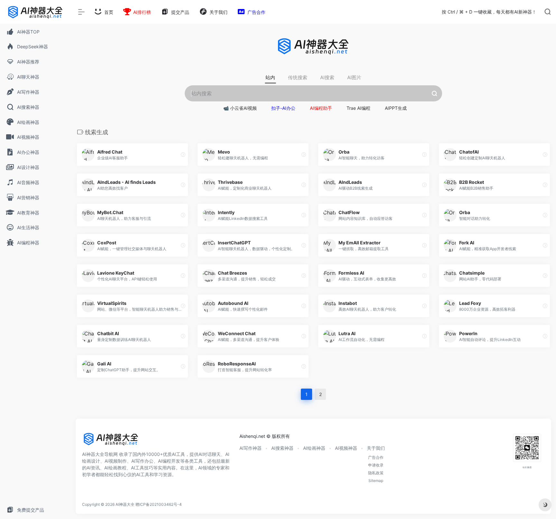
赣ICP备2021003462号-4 (158, 504)
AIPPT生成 (396, 108)
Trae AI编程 (358, 108)
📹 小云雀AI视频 (240, 108)
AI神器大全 (125, 504)
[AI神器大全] (111, 441)
